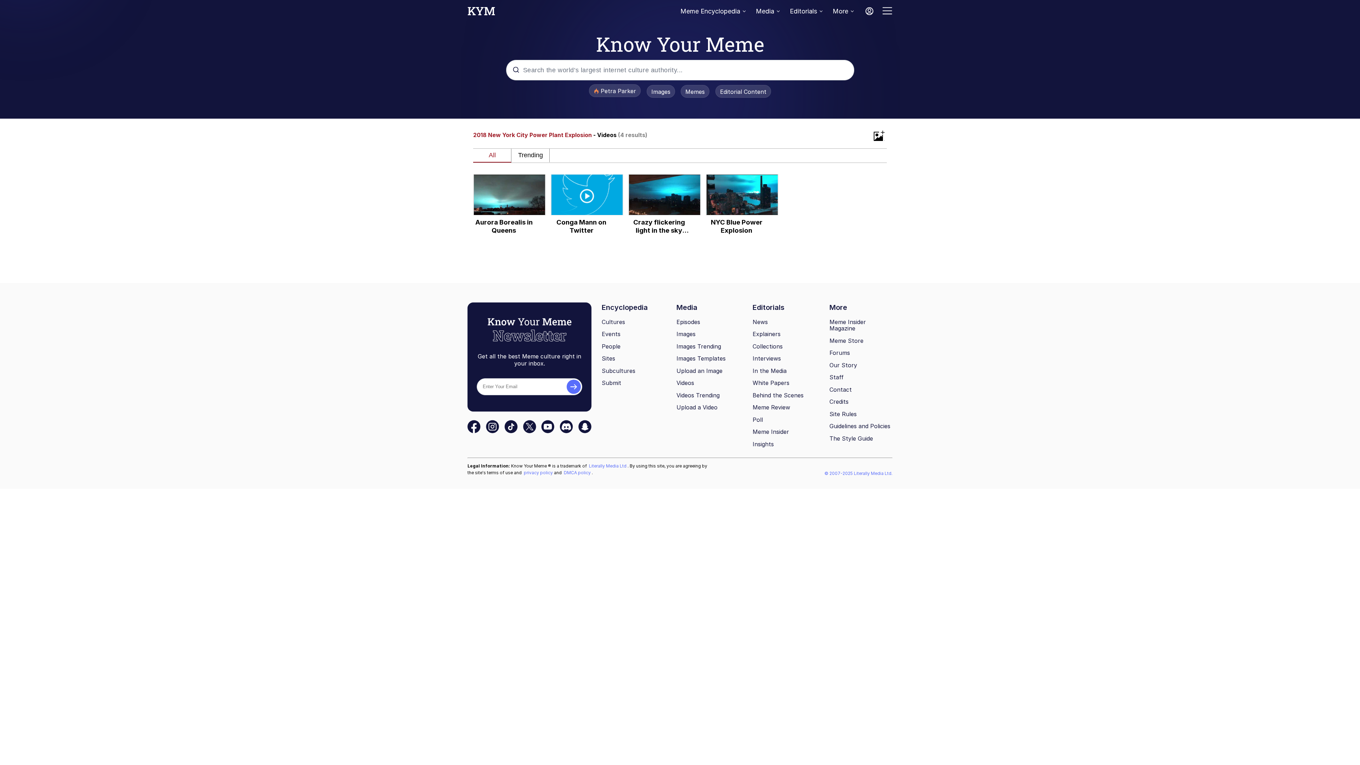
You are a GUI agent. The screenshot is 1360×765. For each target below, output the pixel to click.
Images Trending (698, 346)
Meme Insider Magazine (847, 325)
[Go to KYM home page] (481, 13)
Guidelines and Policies (859, 426)
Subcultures (618, 371)
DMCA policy (578, 472)
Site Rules (843, 414)
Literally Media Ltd (608, 466)
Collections (768, 346)
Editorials (803, 11)
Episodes (688, 322)
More (840, 11)
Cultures (613, 322)
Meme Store (846, 341)
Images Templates (701, 358)
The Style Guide (851, 438)
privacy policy (539, 472)
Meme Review (771, 407)
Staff (836, 377)
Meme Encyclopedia (710, 11)
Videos (685, 383)
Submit (611, 383)
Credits (839, 401)
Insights (763, 444)
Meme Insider (771, 432)
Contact (840, 389)
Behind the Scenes (778, 395)
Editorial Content (743, 91)
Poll (758, 419)
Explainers (767, 334)
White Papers (771, 383)
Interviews (767, 358)
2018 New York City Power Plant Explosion (532, 134)
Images (660, 91)
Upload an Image (699, 371)
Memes (695, 91)
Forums (839, 353)
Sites (608, 358)
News (760, 322)
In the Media (770, 371)
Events (611, 334)
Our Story (843, 365)
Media (765, 11)
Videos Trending (698, 395)
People (611, 346)
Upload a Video (697, 407)
